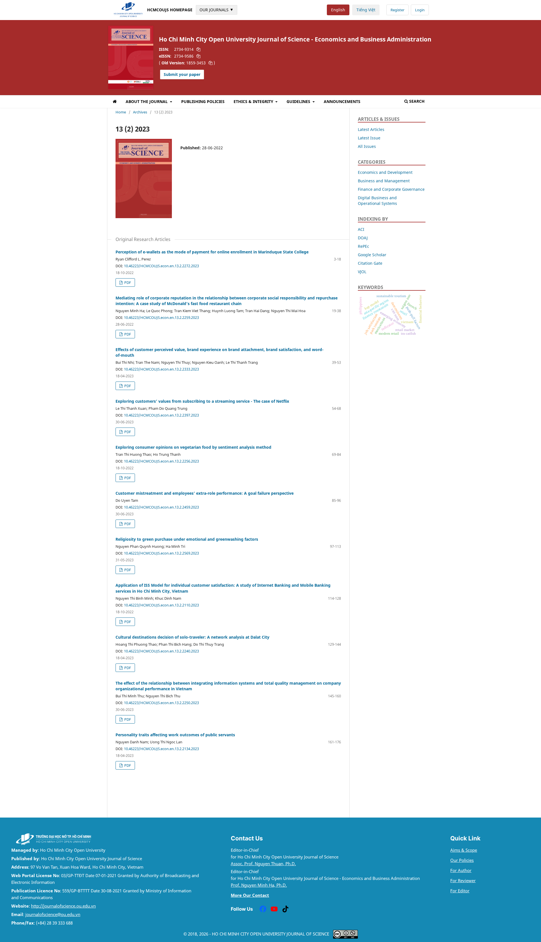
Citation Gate (370, 263)
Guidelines (299, 101)
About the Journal (147, 101)
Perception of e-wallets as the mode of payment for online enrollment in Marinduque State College (212, 252)
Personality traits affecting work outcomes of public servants (175, 734)
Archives (140, 112)
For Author (460, 870)
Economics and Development (385, 172)
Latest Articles (371, 129)
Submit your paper (182, 74)
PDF (127, 282)
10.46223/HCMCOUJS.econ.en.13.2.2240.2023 (161, 651)
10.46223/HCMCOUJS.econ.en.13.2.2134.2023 (161, 748)
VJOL (362, 271)
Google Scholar (372, 254)
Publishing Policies (203, 101)
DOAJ (363, 237)
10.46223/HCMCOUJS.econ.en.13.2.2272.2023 (161, 265)
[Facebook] (263, 909)
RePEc (363, 246)
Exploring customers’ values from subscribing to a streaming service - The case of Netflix (202, 401)
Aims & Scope (463, 850)
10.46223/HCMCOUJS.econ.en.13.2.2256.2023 (161, 461)
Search (417, 101)
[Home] (115, 102)
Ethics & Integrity (254, 101)
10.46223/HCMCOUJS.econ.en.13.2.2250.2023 (161, 702)
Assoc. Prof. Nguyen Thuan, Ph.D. (263, 864)
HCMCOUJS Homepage (169, 9)
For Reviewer (463, 881)
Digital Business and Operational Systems (377, 200)
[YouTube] (274, 909)
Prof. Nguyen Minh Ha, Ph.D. (259, 885)
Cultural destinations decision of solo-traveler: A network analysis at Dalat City (192, 637)
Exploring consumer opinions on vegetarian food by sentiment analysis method (193, 447)
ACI (361, 229)
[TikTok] (285, 909)
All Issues (367, 146)
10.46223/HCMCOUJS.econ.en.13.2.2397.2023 (161, 415)
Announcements (342, 101)
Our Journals (216, 9)
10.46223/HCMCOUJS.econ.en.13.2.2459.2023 (161, 507)
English (338, 9)
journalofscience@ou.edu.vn (52, 914)
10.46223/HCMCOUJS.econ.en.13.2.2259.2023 (161, 317)
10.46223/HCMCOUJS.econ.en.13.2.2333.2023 (161, 369)
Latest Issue (369, 138)
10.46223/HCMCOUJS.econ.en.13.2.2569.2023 (161, 553)
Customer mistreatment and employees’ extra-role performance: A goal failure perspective (205, 493)
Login (420, 9)
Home (121, 112)
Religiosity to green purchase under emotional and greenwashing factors (187, 539)
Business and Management (384, 180)
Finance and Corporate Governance (391, 189)
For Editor (459, 891)
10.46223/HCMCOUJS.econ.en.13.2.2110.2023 (161, 605)
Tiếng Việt (365, 9)
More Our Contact (250, 895)
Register (397, 9)
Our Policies (462, 860)
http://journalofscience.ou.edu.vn (63, 906)
